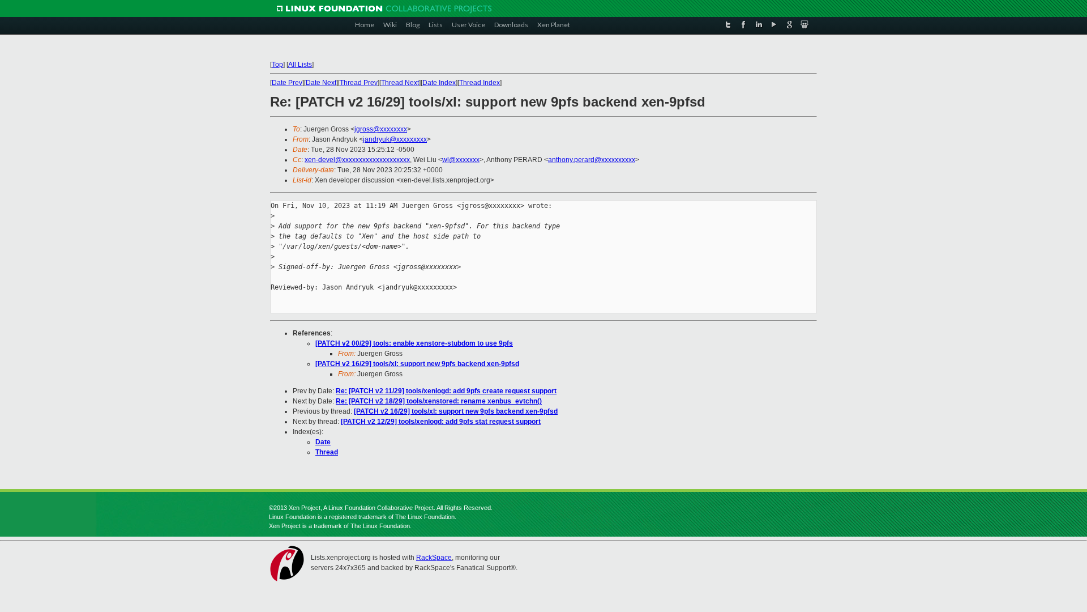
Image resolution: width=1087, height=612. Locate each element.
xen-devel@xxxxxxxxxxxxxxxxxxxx (357, 160)
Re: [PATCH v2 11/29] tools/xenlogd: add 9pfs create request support (446, 391)
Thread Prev (359, 83)
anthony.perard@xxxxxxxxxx (591, 160)
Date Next (321, 83)
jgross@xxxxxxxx (380, 129)
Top (277, 65)
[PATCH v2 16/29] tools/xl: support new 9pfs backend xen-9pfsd (417, 364)
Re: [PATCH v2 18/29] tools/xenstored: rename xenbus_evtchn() (439, 401)
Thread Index (479, 83)
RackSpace (434, 558)
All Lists (300, 65)
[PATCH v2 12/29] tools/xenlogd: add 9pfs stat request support (441, 422)
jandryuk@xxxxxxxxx (395, 139)
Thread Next (400, 83)
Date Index (439, 83)
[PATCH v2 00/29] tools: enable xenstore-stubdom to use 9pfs (414, 343)
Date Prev (287, 83)
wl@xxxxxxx (461, 160)
